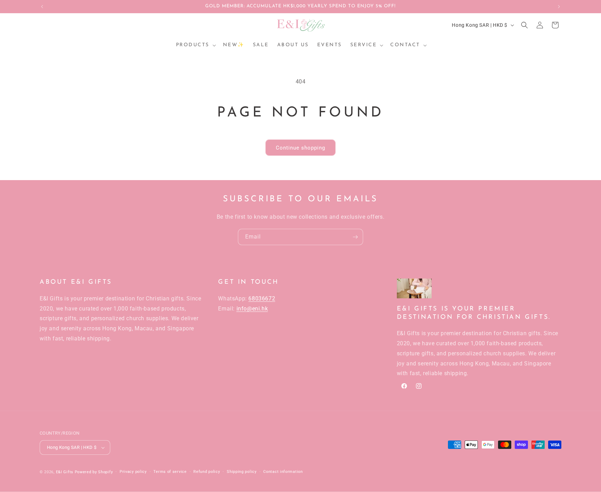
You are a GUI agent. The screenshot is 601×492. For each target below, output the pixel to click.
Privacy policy (133, 471)
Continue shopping (300, 148)
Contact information (283, 471)
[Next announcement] (559, 6)
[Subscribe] (355, 237)
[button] (195, 45)
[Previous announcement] (42, 6)
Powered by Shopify (94, 472)
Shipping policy (242, 471)
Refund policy (206, 471)
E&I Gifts (64, 472)
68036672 (261, 298)
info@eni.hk (252, 308)
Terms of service (169, 471)
